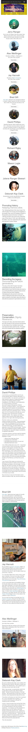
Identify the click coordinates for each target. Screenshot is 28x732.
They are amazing (21, 579)
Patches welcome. (15, 727)
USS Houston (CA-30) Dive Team (11, 2)
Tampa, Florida (5, 594)
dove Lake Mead (14, 591)
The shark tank (5, 580)
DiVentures (13, 595)
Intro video (5, 99)
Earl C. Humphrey (17, 78)
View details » (14, 60)
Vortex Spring (20, 588)
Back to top (24, 726)
